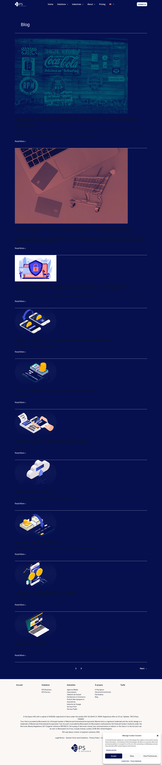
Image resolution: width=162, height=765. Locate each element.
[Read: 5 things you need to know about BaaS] (35, 422)
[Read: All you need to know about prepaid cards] (35, 372)
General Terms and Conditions (77, 738)
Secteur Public (72, 709)
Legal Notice (59, 738)
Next (143, 668)
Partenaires (99, 694)
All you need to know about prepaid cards (55, 390)
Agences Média (72, 690)
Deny (132, 756)
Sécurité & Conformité (103, 692)
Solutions (61, 4)
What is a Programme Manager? (46, 593)
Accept (113, 756)
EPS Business (46, 690)
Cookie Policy (125, 761)
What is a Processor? (36, 491)
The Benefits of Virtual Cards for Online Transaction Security (73, 229)
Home (50, 4)
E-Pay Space (99, 690)
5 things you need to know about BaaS (52, 441)
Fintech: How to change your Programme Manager (64, 340)
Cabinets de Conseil (74, 694)
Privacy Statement (135, 761)
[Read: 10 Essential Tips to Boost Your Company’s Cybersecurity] (35, 268)
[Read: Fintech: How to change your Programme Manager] (35, 321)
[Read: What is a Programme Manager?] (35, 574)
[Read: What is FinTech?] (35, 624)
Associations (71, 692)
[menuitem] (111, 4)
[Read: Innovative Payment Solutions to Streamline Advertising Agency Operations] (71, 76)
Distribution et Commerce (76, 697)
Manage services (111, 750)
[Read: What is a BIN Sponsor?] (35, 523)
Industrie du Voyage (74, 704)
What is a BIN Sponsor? (38, 542)
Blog (96, 697)
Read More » (20, 141)
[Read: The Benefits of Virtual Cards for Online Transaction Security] (71, 185)
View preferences (150, 756)
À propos (99, 685)
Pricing (102, 4)
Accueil (19, 685)
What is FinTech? (31, 643)
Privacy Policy (94, 738)
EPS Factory (46, 692)
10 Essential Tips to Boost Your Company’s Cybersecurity (70, 287)
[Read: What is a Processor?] (35, 473)
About (90, 4)
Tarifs (122, 685)
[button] (157, 736)
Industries (76, 4)
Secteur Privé (72, 707)
